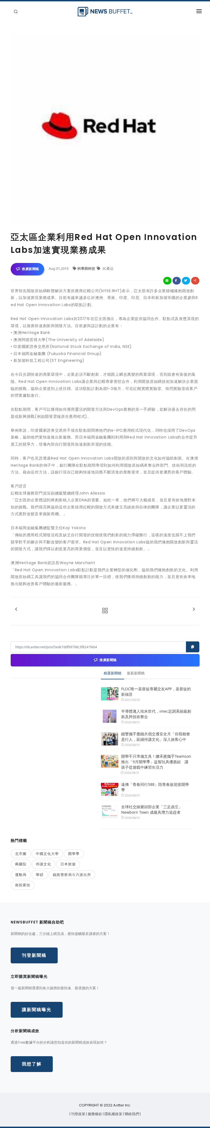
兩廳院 (21, 863)
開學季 (74, 853)
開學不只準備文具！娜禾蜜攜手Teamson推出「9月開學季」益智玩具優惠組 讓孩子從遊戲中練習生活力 (156, 762)
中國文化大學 (47, 853)
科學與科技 (86, 268)
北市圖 (21, 853)
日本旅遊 (68, 863)
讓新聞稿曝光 (36, 1009)
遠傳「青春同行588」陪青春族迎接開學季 (155, 787)
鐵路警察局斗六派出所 (72, 874)
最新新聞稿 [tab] (136, 673)
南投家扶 (22, 885)
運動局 (21, 874)
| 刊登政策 (77, 1114)
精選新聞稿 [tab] (112, 673)
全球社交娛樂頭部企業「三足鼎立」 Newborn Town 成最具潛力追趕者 (151, 809)
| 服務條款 (94, 1114)
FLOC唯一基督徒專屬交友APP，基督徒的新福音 (156, 691)
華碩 (39, 874)
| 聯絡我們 (131, 1114)
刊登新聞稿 (34, 955)
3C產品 (107, 268)
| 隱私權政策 (113, 1114)
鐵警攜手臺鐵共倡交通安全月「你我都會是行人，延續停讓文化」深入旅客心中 (155, 736)
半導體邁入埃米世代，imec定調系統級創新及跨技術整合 (156, 714)
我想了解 (32, 1064)
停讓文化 (43, 863)
